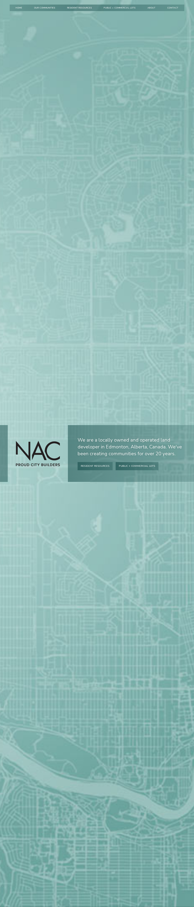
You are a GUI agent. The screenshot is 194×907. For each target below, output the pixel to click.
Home (19, 7)
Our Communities (44, 7)
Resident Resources (79, 7)
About (151, 7)
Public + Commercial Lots (119, 7)
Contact (172, 7)
